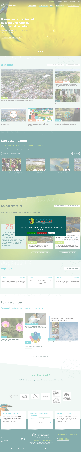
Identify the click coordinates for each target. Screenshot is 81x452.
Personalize (51, 233)
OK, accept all (31, 233)
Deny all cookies (42, 233)
